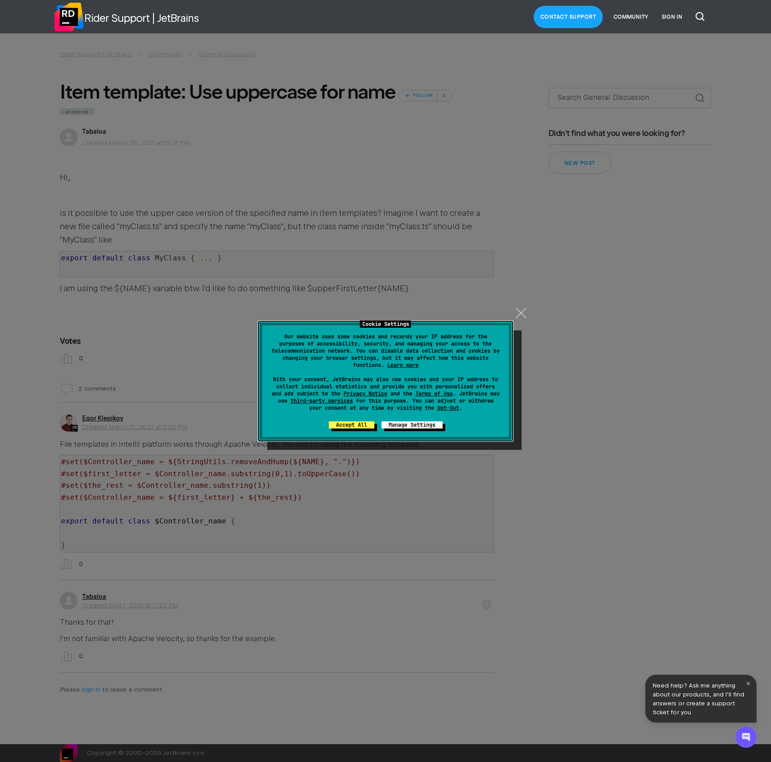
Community (630, 17)
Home (69, 17)
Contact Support (568, 17)
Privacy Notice (365, 393)
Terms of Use (434, 393)
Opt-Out (448, 408)
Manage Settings (412, 424)
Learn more (403, 365)
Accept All (351, 424)
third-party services (321, 400)
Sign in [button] (672, 17)
